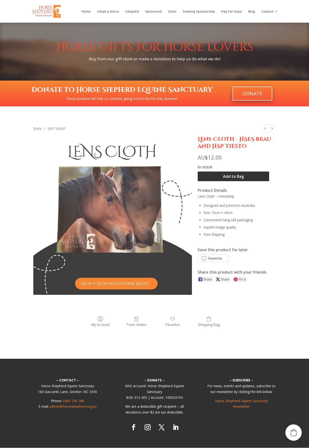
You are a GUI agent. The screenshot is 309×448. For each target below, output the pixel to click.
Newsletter (241, 406)
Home (86, 12)
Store (172, 12)
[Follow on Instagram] (147, 427)
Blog (251, 12)
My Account (100, 324)
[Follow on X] (161, 427)
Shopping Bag (209, 324)
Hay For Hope (231, 12)
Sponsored (153, 12)
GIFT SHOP (56, 128)
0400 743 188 (73, 401)
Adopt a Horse (108, 12)
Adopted (132, 12)
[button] (213, 258)
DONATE (252, 93)
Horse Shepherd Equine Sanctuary (241, 401)
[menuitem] (265, 128)
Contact (267, 12)
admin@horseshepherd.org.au (73, 406)
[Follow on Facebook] (133, 427)
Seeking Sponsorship (199, 12)
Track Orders (136, 324)
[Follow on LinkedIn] (175, 427)
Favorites (172, 324)
